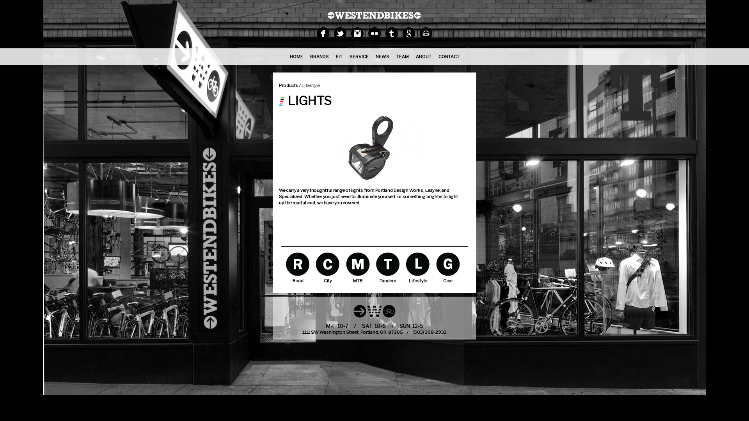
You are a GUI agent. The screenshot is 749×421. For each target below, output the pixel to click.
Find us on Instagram (357, 33)
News (382, 56)
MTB (358, 264)
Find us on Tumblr (391, 33)
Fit (339, 56)
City (328, 264)
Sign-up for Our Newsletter (426, 33)
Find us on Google (409, 33)
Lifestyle (311, 85)
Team (402, 56)
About (423, 56)
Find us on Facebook (323, 33)
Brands (319, 56)
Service (359, 56)
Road (298, 264)
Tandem (388, 264)
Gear (448, 264)
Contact (449, 56)
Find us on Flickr (374, 33)
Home (296, 56)
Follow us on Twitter (340, 33)
